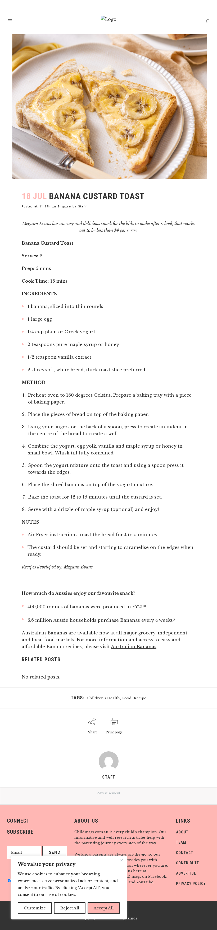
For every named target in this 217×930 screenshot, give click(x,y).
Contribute (187, 863)
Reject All (69, 908)
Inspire (64, 206)
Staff (82, 206)
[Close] (121, 860)
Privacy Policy (191, 883)
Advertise (186, 873)
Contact (184, 853)
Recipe (140, 698)
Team (181, 842)
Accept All (104, 908)
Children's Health (103, 698)
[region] (69, 887)
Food (127, 698)
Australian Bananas (133, 646)
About (182, 832)
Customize (35, 908)
